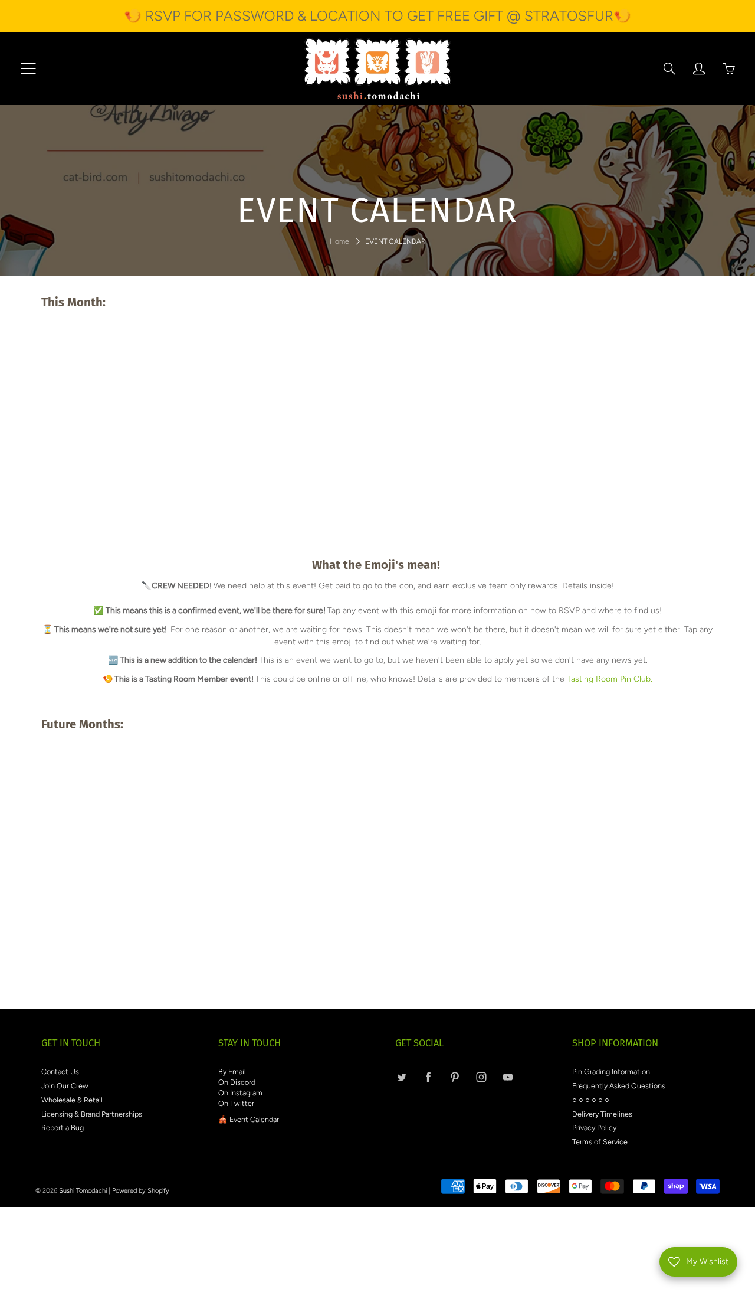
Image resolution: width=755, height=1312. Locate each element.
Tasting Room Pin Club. (609, 679)
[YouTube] (507, 1076)
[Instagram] (481, 1076)
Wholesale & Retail (72, 1099)
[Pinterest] (454, 1076)
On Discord (236, 1082)
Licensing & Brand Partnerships (91, 1114)
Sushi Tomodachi (83, 1191)
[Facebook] (428, 1076)
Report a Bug (62, 1127)
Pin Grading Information (611, 1071)
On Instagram (240, 1092)
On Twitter (236, 1103)
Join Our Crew (64, 1085)
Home (339, 241)
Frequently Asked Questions (618, 1085)
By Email (232, 1071)
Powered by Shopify (140, 1191)
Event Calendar (254, 1119)
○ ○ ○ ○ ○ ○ (590, 1099)
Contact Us (60, 1071)
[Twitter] (401, 1076)
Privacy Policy (594, 1127)
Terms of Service (600, 1141)
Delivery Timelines (602, 1114)
